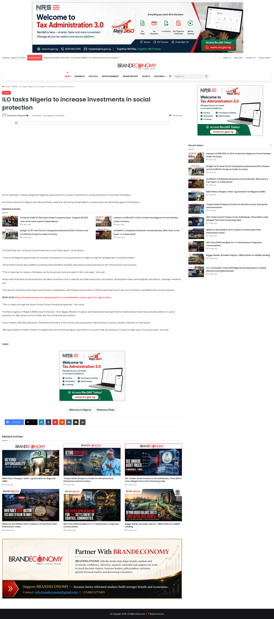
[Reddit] (62, 422)
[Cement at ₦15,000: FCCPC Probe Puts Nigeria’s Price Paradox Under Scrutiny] (103, 221)
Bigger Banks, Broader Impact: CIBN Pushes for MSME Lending (152, 525)
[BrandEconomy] (137, 66)
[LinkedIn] (41, 422)
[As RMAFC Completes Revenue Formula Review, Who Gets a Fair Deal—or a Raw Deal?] (103, 234)
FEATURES (159, 76)
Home (7, 86)
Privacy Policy (264, 58)
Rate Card (238, 58)
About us (227, 58)
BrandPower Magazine (16, 115)
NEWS (68, 76)
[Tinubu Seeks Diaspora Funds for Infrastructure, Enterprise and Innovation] (92, 460)
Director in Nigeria (81, 409)
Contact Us (251, 58)
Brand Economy (157, 614)
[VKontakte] (69, 422)
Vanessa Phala (106, 409)
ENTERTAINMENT (110, 76)
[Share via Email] (76, 422)
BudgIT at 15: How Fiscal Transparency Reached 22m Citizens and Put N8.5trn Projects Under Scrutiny (238, 168)
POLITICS (93, 76)
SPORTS (146, 76)
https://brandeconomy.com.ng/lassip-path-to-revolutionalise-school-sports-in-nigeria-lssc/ (63, 297)
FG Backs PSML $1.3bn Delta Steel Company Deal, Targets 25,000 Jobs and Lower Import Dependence (89, 58)
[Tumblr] (48, 422)
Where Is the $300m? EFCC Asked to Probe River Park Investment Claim (29, 525)
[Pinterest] (55, 422)
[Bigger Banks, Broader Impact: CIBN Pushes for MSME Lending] (153, 505)
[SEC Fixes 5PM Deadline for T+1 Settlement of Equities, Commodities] (92, 505)
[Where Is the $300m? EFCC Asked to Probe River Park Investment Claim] (30, 505)
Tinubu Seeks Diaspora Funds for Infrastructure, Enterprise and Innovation (89, 480)
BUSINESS (80, 76)
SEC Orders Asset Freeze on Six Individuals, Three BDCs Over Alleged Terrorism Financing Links (153, 480)
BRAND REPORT (130, 76)
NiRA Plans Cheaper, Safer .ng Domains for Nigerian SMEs (29, 480)
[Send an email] (27, 115)
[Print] (82, 422)
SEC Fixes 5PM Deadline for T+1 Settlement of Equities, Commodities (91, 525)
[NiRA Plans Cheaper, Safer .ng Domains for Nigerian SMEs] (30, 460)
